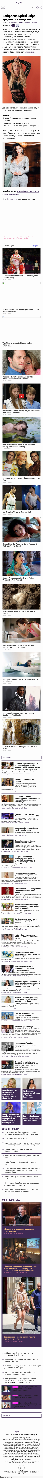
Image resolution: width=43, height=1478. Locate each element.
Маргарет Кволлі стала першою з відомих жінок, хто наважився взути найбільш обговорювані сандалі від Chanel (27, 984)
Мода (26, 835)
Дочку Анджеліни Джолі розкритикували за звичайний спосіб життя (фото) (24, 1389)
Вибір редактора (11, 1199)
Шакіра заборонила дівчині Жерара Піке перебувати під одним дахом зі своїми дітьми (11, 1119)
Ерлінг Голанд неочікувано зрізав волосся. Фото (25, 842)
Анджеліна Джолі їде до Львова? (24, 780)
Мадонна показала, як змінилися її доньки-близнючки (27, 1027)
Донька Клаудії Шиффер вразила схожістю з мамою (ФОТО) (25, 1045)
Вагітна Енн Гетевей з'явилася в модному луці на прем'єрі (32, 1118)
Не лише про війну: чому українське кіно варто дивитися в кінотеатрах (27, 954)
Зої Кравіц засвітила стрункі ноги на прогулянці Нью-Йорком (26, 921)
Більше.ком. (30, 52)
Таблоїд (4, 22)
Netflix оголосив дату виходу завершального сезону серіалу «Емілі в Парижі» (27, 906)
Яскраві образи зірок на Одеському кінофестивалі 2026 (27, 815)
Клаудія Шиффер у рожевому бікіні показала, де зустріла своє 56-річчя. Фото (26, 999)
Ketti (13, 808)
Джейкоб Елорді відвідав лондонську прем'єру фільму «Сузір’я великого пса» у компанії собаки (26, 1064)
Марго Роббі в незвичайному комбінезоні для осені (26, 829)
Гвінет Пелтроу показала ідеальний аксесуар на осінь (26, 874)
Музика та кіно (28, 867)
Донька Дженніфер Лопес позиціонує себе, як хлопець (25, 1396)
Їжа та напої (28, 774)
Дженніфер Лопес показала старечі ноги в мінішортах (19, 1338)
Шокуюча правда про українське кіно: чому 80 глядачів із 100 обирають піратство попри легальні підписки (25, 860)
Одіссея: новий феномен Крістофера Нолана (24, 1014)
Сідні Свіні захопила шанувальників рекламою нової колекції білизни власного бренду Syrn (27, 799)
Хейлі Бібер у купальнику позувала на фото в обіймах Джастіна (26, 936)
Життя (26, 791)
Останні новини (10, 1129)
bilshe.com (19, 1435)
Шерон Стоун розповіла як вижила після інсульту (19, 1230)
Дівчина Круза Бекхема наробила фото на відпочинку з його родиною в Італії (26, 1405)
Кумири (26, 851)
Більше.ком (12, 199)
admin (13, 774)
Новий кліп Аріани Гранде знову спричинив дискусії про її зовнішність (27, 890)
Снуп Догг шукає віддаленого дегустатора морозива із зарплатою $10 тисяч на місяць (27, 765)
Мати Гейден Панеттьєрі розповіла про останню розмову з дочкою (24, 968)
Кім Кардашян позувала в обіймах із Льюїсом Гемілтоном (31, 1094)
